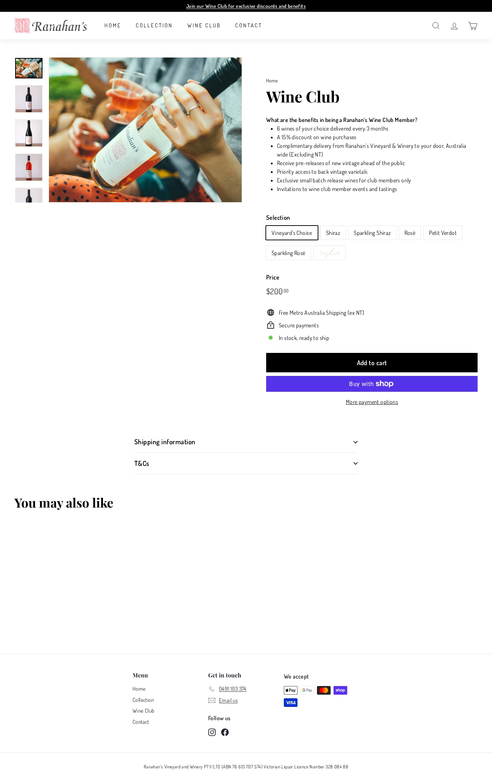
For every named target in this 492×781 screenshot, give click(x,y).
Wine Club (204, 25)
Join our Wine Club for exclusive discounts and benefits (246, 6)
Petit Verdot (443, 232)
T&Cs (141, 463)
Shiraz (333, 232)
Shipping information (165, 441)
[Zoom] (145, 130)
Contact (248, 25)
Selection (278, 217)
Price (272, 277)
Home (112, 25)
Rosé (410, 232)
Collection (154, 25)
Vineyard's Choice (292, 232)
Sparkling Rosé (288, 252)
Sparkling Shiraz (372, 232)
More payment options (372, 401)
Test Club (329, 252)
